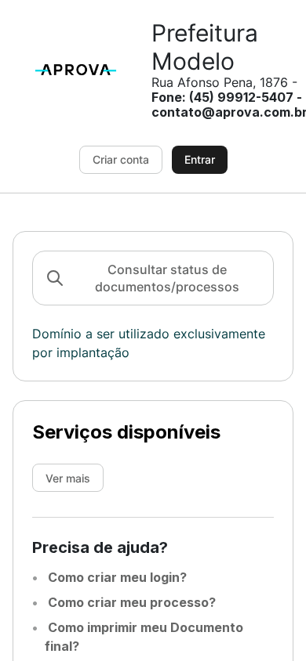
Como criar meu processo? (130, 602)
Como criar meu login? (116, 577)
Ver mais (68, 478)
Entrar (199, 159)
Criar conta (121, 159)
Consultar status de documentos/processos (167, 278)
